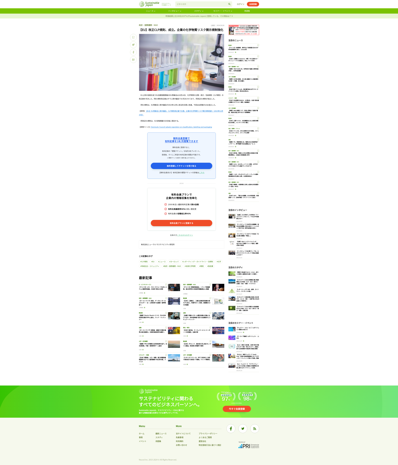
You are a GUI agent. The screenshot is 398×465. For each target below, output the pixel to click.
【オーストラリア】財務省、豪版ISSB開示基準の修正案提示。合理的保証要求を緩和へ (152, 331)
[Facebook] (230, 428)
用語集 (247, 10)
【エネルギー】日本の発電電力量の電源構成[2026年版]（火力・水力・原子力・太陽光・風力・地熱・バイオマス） (247, 281)
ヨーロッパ (174, 261)
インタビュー (173, 10)
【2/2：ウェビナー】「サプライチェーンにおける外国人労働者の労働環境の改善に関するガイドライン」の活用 (247, 366)
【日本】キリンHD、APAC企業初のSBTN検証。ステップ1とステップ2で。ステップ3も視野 (243, 132)
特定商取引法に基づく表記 (210, 445)
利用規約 (179, 441)
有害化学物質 (191, 266)
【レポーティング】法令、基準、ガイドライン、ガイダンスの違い (247, 290)
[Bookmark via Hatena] (133, 59)
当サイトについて (183, 433)
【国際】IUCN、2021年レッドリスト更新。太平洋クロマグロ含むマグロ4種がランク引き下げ (243, 165)
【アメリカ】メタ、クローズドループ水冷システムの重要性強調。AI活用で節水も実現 (153, 288)
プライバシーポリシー (208, 433)
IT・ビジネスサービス (145, 284)
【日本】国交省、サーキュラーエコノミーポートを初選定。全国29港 (196, 331)
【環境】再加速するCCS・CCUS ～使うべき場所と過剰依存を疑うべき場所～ (247, 273)
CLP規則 (144, 261)
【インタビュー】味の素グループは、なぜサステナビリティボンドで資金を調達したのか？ (247, 253)
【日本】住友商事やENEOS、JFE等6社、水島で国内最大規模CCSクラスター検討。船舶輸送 (243, 101)
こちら (201, 172)
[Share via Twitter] (133, 44)
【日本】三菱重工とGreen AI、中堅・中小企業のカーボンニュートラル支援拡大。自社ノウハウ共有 (243, 59)
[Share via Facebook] (133, 52)
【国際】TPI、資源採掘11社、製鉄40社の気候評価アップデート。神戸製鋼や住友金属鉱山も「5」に (243, 143)
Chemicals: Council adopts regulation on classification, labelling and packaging (181, 127)
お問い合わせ (181, 445)
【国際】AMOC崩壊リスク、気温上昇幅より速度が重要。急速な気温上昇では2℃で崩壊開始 (243, 111)
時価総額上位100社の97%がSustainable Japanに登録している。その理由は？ (199, 16)
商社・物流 (186, 327)
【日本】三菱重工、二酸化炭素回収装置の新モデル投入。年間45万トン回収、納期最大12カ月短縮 (196, 303)
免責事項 (179, 437)
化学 (219, 261)
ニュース (149, 10)
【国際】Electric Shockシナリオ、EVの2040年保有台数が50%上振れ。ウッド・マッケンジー (152, 317)
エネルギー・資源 (144, 355)
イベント (142, 441)
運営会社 (202, 441)
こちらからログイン (185, 235)
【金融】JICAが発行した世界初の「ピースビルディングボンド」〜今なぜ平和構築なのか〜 (247, 216)
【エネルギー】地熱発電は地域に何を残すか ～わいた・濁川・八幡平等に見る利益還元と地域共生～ (247, 299)
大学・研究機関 (143, 341)
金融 (184, 313)
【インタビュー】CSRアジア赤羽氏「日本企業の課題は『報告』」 (247, 235)
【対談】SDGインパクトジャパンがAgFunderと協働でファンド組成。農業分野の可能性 (247, 243)
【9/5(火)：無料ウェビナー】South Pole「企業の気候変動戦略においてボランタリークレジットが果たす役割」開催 (247, 356)
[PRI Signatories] (248, 445)
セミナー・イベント (221, 10)
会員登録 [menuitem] (253, 4)
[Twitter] (242, 428)
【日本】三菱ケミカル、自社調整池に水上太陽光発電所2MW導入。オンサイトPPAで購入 (243, 121)
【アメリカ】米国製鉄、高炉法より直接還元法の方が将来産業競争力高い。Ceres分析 (243, 48)
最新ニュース (161, 433)
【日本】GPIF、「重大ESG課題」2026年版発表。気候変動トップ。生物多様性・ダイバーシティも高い (243, 196)
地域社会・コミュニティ (150, 266)
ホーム (141, 433)
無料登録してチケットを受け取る (181, 165)
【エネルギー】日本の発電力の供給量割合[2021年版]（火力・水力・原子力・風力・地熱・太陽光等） (247, 308)
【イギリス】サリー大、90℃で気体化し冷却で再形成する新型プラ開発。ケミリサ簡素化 (196, 358)
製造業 (210, 266)
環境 (202, 266)
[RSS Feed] (254, 428)
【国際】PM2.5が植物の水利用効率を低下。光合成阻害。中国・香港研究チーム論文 (153, 345)
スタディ (197, 10)
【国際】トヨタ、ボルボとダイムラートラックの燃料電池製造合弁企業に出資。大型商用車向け (243, 175)
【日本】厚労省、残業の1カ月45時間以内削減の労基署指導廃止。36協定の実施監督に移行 (243, 154)
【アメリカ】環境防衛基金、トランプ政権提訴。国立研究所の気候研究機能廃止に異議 (196, 288)
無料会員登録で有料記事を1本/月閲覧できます (181, 140)
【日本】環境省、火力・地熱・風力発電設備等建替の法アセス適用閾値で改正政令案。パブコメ (152, 359)
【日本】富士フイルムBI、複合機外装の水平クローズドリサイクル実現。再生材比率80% (243, 90)
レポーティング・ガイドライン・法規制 (198, 261)
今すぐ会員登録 (237, 408)
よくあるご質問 (205, 437)
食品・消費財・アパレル (234, 128)
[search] (229, 4)
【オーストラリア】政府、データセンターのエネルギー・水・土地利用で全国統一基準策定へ (152, 303)
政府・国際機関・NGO (148, 25)
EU (153, 261)
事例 (141, 437)
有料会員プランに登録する (181, 223)
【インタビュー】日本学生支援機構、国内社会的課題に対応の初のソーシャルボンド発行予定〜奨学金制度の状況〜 (247, 226)
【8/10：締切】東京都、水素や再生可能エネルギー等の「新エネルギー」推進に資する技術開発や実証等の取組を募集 (247, 347)
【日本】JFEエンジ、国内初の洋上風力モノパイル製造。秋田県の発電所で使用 (197, 345)
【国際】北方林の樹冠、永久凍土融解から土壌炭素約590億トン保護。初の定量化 (243, 80)
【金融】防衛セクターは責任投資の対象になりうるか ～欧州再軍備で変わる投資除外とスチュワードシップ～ (196, 317)
